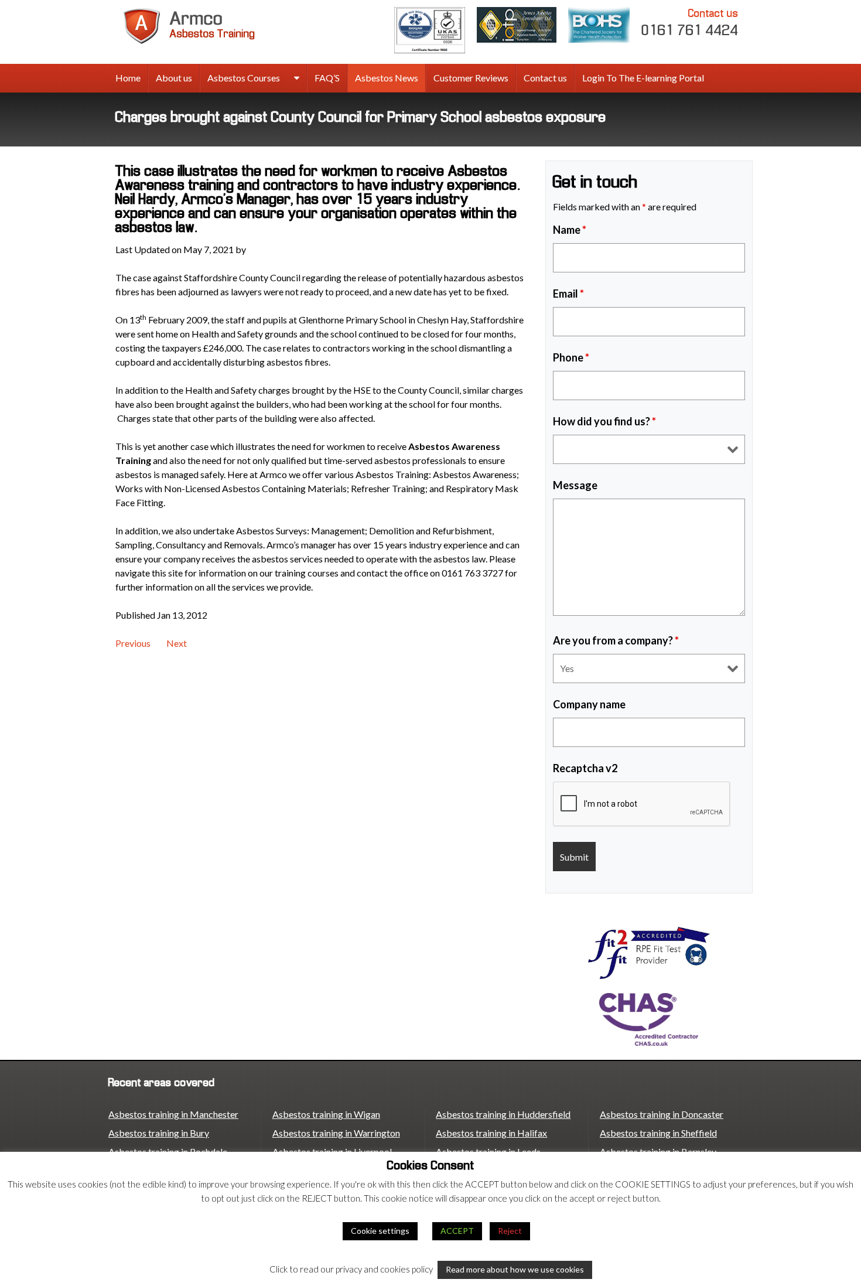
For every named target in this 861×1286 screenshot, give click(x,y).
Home (128, 77)
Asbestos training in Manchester (173, 1114)
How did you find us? (604, 421)
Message (575, 485)
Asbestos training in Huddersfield (503, 1114)
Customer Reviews (470, 77)
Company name (589, 704)
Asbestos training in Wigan (326, 1114)
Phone (571, 357)
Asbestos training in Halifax (491, 1132)
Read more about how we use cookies (515, 1269)
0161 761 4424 (690, 23)
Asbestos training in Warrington (336, 1132)
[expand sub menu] (296, 78)
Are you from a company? (616, 640)
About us (174, 77)
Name (569, 229)
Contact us (545, 77)
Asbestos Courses (243, 77)
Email (568, 293)
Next (176, 643)
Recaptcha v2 (585, 768)
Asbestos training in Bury (158, 1132)
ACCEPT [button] (457, 1231)
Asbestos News (386, 77)
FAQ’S (327, 77)
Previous (133, 643)
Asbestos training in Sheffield (658, 1132)
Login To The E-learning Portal (643, 77)
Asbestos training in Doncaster (661, 1114)
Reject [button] (510, 1231)
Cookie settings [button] (380, 1231)
